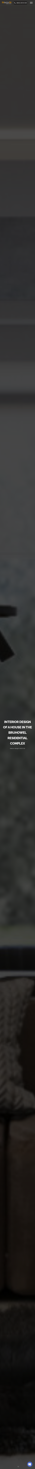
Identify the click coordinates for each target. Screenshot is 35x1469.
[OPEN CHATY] (29, 1464)
